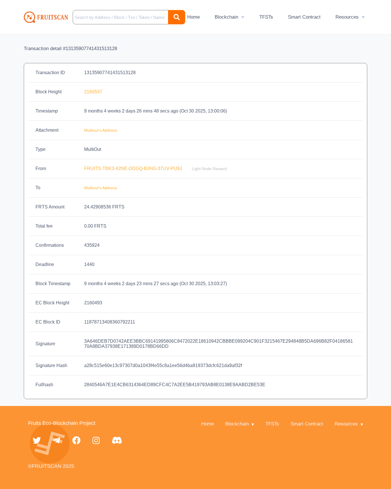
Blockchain (226, 17)
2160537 (93, 91)
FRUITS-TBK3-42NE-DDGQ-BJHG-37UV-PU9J (133, 168)
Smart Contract (304, 17)
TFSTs (266, 17)
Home (193, 17)
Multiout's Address (100, 130)
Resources (347, 17)
